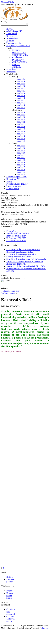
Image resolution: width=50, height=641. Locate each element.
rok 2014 (21, 107)
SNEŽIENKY (18, 57)
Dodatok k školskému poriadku (19, 252)
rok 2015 (21, 105)
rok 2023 (21, 86)
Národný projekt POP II (16, 177)
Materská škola (7, 2)
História (9, 577)
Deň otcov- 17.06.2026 (16, 238)
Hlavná (9, 29)
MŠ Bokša (16, 67)
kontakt (45, 628)
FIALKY (16, 64)
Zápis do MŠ (11, 33)
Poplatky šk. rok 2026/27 (17, 184)
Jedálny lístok (12, 38)
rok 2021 (21, 91)
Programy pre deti (13, 186)
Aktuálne (10, 41)
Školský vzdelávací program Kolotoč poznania (26, 259)
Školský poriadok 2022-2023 (18, 257)
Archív (4, 278)
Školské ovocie (12, 188)
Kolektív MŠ (11, 69)
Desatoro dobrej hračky (10, 595)
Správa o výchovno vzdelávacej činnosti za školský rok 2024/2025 (24, 262)
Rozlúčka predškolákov (16, 236)
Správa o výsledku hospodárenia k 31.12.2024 (25, 266)
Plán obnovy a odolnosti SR (18, 45)
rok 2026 (21, 79)
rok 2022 (21, 88)
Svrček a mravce (8, 293)
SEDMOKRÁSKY (20, 55)
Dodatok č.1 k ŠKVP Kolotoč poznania (23, 249)
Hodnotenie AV (13, 179)
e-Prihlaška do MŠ (14, 31)
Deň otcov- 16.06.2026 (16, 240)
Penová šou (11, 231)
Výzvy (9, 181)
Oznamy (10, 36)
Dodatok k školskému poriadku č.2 (21, 254)
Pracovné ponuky (13, 43)
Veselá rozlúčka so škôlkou (17, 233)
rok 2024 (21, 84)
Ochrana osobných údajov (10, 618)
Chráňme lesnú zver (11, 291)
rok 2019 (21, 95)
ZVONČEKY (18, 60)
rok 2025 (21, 81)
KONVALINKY (19, 53)
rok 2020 (21, 93)
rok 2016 (21, 103)
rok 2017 (21, 100)
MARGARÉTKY (19, 62)
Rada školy (11, 72)
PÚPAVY (16, 50)
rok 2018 (21, 98)
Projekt (9, 591)
